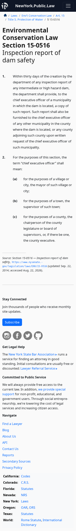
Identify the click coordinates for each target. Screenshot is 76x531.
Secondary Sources (16, 461)
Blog (5, 430)
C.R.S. (25, 482)
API (4, 442)
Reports (8, 455)
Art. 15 (60, 15)
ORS (32, 507)
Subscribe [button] (12, 322)
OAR (24, 507)
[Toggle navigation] (68, 6)
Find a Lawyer (12, 424)
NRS (24, 495)
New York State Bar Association (32, 354)
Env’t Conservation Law (37, 15)
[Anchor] (41, 147)
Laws (14, 15)
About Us (9, 436)
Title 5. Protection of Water (25, 19)
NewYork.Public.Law (35, 5)
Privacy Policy (12, 467)
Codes (25, 476)
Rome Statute (31, 520)
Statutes (27, 489)
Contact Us (10, 449)
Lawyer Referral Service (37, 368)
